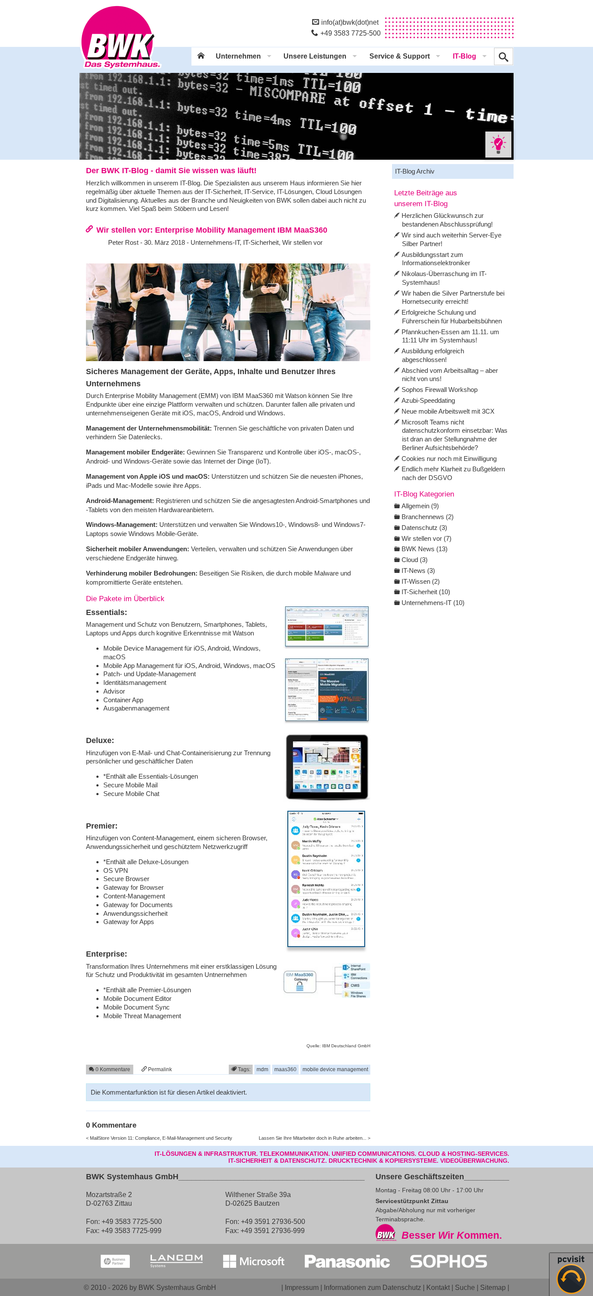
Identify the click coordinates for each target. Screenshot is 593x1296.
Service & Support (399, 56)
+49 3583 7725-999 (131, 1230)
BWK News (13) (425, 549)
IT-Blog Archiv (415, 171)
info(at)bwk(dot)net (350, 22)
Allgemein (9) (420, 506)
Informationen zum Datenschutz (372, 1287)
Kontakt (438, 1287)
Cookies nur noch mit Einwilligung (449, 458)
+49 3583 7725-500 (350, 33)
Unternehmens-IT (215, 242)
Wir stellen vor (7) (426, 538)
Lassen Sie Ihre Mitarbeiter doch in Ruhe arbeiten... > (314, 1138)
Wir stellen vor (302, 242)
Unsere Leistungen (314, 56)
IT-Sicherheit (261, 242)
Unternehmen (238, 56)
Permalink (159, 1069)
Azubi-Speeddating (428, 400)
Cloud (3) (415, 559)
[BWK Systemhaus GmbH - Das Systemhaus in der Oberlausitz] (120, 70)
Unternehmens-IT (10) (433, 602)
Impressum (302, 1287)
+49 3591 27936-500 (273, 1221)
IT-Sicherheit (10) (426, 591)
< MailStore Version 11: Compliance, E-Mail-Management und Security (159, 1138)
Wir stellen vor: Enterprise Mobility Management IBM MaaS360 (211, 229)
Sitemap (493, 1287)
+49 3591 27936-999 (272, 1230)
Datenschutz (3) (424, 527)
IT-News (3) (418, 570)
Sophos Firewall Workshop (440, 389)
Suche (465, 1287)
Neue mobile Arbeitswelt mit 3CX (448, 411)
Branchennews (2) (428, 516)
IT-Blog (464, 56)
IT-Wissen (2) (421, 581)
